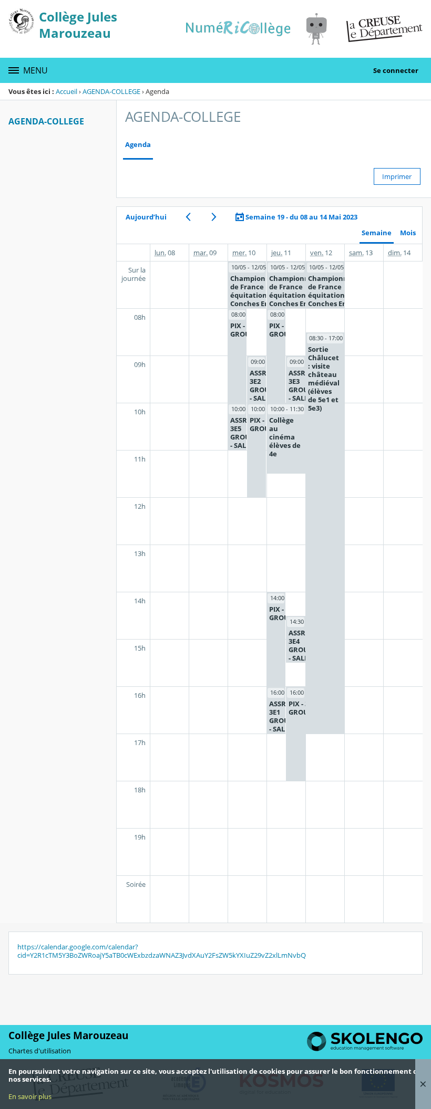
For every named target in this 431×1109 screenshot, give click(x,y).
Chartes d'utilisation (39, 1051)
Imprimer (397, 176)
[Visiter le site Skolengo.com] (365, 1048)
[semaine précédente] (188, 216)
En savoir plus (30, 1096)
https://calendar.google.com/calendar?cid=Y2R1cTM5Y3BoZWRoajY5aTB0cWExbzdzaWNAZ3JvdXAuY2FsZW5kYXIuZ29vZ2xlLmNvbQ (161, 951)
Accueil (66, 91)
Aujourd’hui (146, 217)
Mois (408, 232)
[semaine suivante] (214, 216)
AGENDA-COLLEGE (111, 91)
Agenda (138, 144)
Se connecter (395, 70)
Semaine (377, 232)
